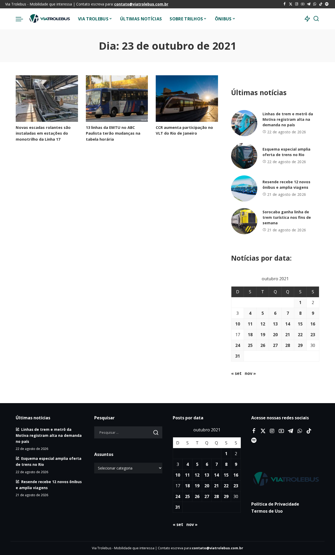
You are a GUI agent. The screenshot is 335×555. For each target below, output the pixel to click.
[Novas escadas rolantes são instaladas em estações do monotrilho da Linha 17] (47, 98)
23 (312, 334)
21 (287, 334)
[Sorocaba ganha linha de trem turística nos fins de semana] (244, 221)
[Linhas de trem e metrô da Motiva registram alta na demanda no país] (244, 123)
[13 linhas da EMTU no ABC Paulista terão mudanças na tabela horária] (117, 98)
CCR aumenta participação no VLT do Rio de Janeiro (184, 130)
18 (250, 334)
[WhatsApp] (315, 4)
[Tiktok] (321, 4)
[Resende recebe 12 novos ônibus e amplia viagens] (244, 188)
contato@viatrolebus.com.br (141, 4)
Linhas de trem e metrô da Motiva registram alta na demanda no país (288, 119)
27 (275, 345)
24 (237, 345)
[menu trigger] (22, 18)
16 (312, 324)
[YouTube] (303, 4)
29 (300, 345)
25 (250, 345)
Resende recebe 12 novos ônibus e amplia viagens (286, 184)
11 (250, 324)
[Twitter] (291, 4)
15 (300, 324)
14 (287, 324)
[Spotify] (327, 4)
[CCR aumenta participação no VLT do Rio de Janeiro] (187, 98)
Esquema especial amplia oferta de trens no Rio (286, 152)
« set (236, 373)
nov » (250, 373)
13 (275, 324)
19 (262, 334)
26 (262, 345)
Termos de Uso (267, 511)
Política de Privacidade (275, 504)
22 (300, 334)
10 (237, 324)
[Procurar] (316, 18)
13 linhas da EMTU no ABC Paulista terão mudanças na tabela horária (113, 133)
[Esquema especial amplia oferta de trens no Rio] (244, 156)
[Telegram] (309, 4)
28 (287, 345)
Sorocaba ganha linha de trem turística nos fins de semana (287, 217)
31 (237, 356)
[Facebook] (285, 4)
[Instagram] (297, 4)
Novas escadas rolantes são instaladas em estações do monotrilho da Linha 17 (43, 133)
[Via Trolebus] (49, 18)
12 (262, 324)
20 (275, 334)
